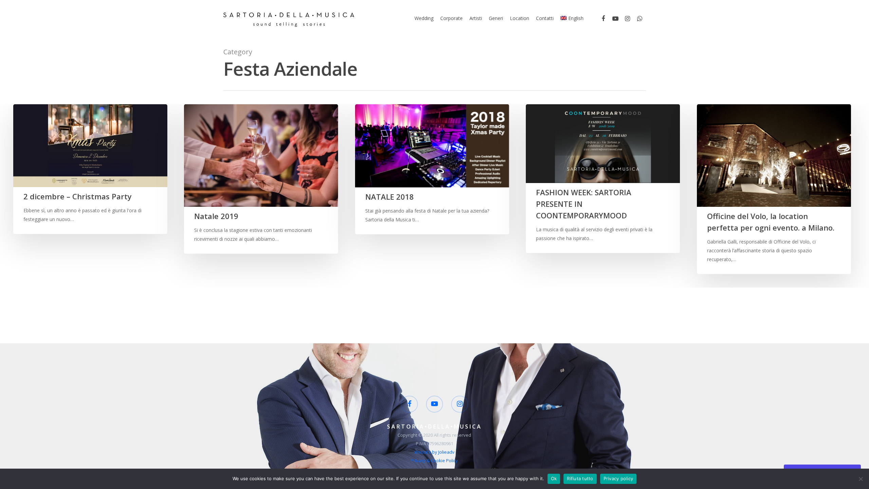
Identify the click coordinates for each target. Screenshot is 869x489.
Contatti (545, 18)
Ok (554, 478)
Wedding (423, 18)
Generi (496, 18)
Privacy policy (618, 478)
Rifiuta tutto (580, 478)
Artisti (475, 18)
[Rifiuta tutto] (860, 478)
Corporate (451, 18)
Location (519, 18)
